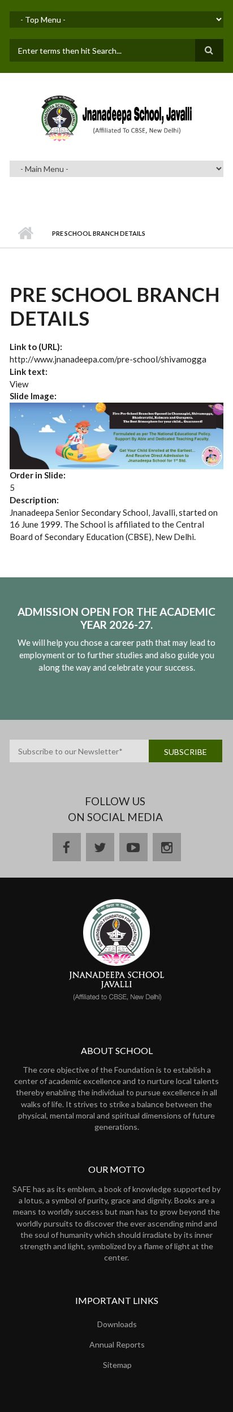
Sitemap (117, 1365)
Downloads (117, 1324)
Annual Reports (117, 1344)
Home (25, 233)
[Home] (116, 118)
